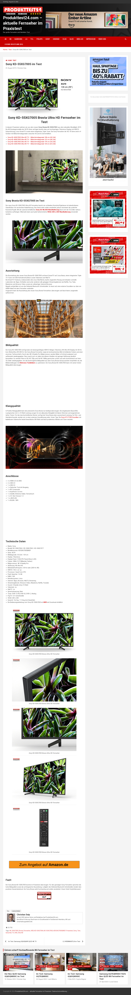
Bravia (21, 930)
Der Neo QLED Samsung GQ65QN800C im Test (15, 975)
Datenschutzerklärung (59, 991)
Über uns (102, 39)
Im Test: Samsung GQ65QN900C (76, 975)
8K (10, 39)
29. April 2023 (103, 982)
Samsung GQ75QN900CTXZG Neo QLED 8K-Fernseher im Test (112, 976)
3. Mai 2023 (71, 979)
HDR (32, 930)
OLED (65, 39)
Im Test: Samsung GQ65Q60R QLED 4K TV (22, 941)
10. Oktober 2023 (10, 979)
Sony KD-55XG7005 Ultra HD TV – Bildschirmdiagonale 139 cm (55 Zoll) (32, 142)
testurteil (8, 933)
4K (5, 39)
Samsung (18, 39)
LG (26, 39)
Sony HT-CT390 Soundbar (70, 417)
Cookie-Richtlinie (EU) (14, 44)
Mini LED (80, 39)
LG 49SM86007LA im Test (71, 941)
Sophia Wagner (81, 979)
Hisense (56, 39)
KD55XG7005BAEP (60, 930)
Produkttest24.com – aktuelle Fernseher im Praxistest (22, 23)
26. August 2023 (41, 979)
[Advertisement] (44, 386)
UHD (16, 933)
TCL (31, 39)
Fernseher (27, 930)
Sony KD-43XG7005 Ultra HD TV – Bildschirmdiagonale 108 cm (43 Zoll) (32, 137)
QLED (72, 39)
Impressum (90, 39)
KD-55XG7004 (38, 930)
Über (8, 911)
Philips (39, 39)
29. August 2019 (11, 68)
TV (13, 933)
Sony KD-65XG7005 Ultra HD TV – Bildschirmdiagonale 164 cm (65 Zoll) (32, 144)
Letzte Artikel (16, 911)
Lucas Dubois (113, 982)
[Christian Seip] (11, 915)
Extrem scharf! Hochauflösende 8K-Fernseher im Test (30, 950)
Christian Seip (21, 68)
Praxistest (69, 930)
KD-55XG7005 (48, 930)
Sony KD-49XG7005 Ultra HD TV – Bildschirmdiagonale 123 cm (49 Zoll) (32, 139)
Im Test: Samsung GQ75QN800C (44, 975)
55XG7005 (15, 930)
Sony (48, 39)
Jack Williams (52, 979)
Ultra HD (20, 933)
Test (14, 60)
